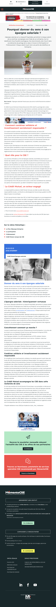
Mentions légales (12, 565)
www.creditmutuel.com (22, 211)
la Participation (20, 310)
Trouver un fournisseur (28, 473)
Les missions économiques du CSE (16, 13)
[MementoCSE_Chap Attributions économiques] (28, 20)
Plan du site (10, 562)
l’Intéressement (30, 310)
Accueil (7, 13)
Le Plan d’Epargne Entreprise (14, 229)
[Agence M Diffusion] (28, 598)
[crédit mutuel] (28, 123)
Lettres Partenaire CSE (20, 214)
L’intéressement (10, 234)
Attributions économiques (29, 13)
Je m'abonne (28, 523)
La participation (11, 231)
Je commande (28, 551)
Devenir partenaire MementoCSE (34, 566)
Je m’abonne (28, 449)
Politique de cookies (13, 572)
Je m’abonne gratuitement (35, 2)
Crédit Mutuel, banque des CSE (15, 237)
